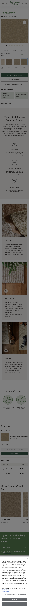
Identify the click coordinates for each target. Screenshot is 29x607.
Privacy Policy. (5, 589)
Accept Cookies (14, 604)
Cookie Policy (5, 591)
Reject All (14, 599)
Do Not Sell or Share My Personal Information (14, 594)
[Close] (27, 559)
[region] (14, 581)
